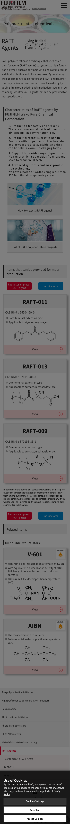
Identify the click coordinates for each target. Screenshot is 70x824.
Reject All (35, 810)
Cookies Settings (35, 801)
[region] (35, 797)
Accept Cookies (35, 818)
